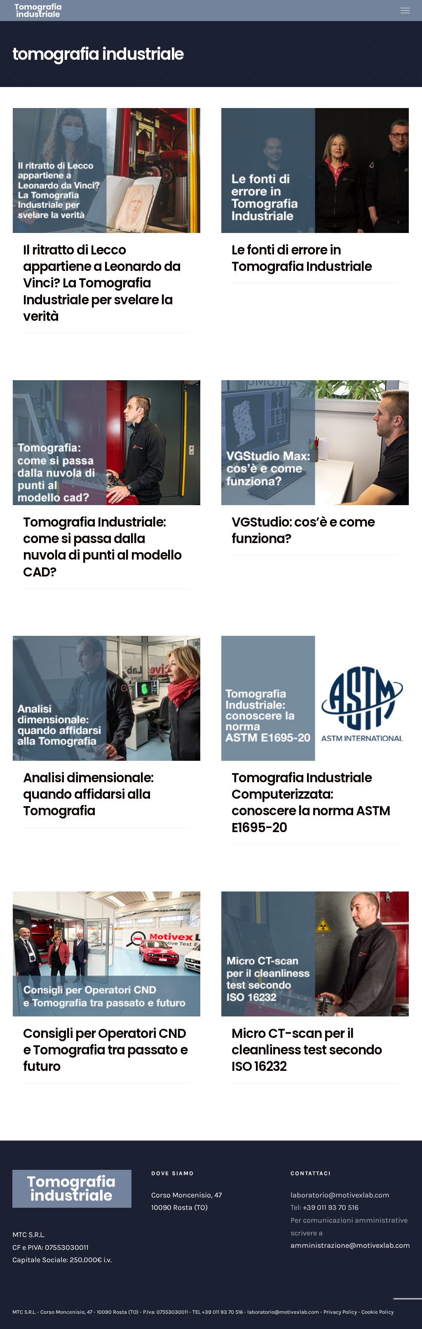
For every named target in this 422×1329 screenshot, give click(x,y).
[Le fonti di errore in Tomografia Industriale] (315, 170)
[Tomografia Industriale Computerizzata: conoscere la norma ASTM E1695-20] (315, 698)
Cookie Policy (377, 1312)
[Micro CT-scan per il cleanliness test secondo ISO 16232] (315, 953)
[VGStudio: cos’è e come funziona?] (315, 442)
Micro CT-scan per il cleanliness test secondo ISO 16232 (307, 1050)
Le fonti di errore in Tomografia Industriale (302, 258)
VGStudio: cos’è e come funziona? (303, 530)
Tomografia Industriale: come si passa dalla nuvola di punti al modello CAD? (102, 547)
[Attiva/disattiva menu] (405, 11)
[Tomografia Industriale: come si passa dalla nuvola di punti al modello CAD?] (106, 442)
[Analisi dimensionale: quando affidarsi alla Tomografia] (106, 698)
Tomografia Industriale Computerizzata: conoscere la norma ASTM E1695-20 (311, 803)
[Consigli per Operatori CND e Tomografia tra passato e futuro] (106, 953)
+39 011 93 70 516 (331, 1207)
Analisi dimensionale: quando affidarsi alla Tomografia (88, 794)
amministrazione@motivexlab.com (350, 1245)
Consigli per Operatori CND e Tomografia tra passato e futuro (105, 1050)
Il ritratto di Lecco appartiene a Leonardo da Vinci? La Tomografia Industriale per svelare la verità (102, 283)
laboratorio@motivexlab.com (340, 1195)
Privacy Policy (340, 1312)
